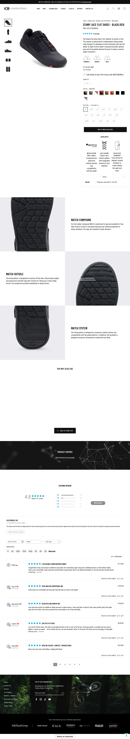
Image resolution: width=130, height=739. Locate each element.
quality (18, 551)
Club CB (71, 8)
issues (24, 551)
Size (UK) (90, 105)
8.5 (98, 115)
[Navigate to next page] (80, 664)
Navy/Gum (91, 93)
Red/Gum (112, 93)
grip (41, 551)
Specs (105, 177)
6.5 (115, 109)
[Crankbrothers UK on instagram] (41, 699)
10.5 (86, 121)
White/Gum (96, 93)
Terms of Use (49, 688)
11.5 (100, 121)
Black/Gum (85, 93)
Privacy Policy (8, 702)
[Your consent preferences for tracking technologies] (126, 735)
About (6, 682)
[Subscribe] (62, 693)
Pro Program (8, 692)
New (38, 8)
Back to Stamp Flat (66, 430)
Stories (63, 8)
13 (114, 121)
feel (36, 551)
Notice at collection (65, 736)
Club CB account (86, 2)
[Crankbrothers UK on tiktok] (45, 699)
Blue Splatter (123, 93)
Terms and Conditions (10, 699)
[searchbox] (14, 541)
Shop (44, 8)
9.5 (110, 115)
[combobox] (34, 542)
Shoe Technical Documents (65, 458)
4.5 (91, 109)
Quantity (86, 79)
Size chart (94, 105)
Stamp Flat (91, 21)
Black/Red (102, 93)
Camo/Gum (107, 93)
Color (89, 89)
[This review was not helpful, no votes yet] (121, 578)
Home (85, 21)
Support (80, 8)
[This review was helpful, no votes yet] (118, 578)
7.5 (86, 115)
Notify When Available (105, 129)
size (12, 551)
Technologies (53, 8)
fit (8, 551)
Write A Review (98, 503)
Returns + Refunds (10, 696)
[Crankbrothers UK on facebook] (36, 699)
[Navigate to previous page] (50, 664)
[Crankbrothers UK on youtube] (49, 699)
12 (107, 121)
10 (117, 115)
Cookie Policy (8, 706)
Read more (39, 572)
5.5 (103, 109)
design (30, 551)
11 (94, 121)
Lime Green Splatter (117, 93)
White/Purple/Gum (85, 99)
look (45, 551)
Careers (6, 689)
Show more (52, 551)
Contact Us (89, 8)
